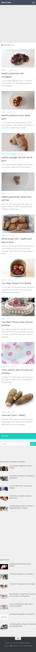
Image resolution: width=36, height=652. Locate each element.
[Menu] (33, 2)
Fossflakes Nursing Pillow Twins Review (21, 614)
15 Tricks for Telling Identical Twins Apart (22, 584)
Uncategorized (11, 154)
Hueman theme (28, 646)
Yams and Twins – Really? (14, 415)
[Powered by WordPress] (11, 645)
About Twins (6, 2)
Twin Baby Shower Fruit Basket (16, 283)
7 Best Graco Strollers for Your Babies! (21, 574)
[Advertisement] (18, 24)
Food (3, 70)
